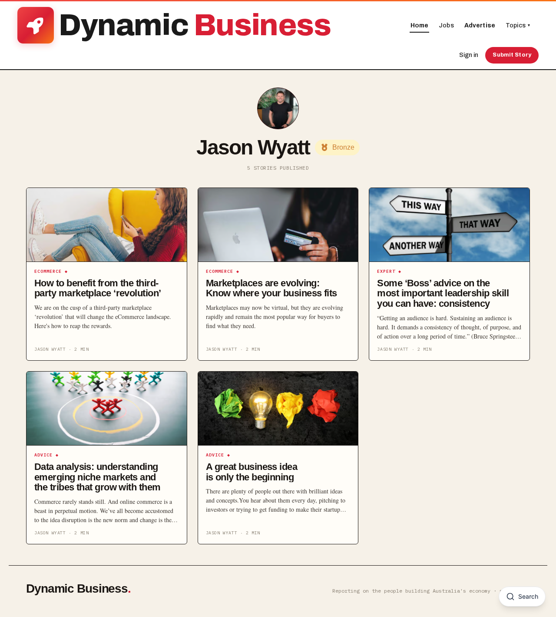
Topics (518, 25)
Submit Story (512, 55)
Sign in (468, 55)
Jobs (446, 25)
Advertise (479, 25)
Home (419, 25)
